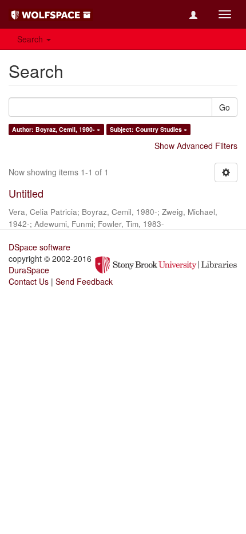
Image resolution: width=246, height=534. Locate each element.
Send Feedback (84, 281)
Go (224, 107)
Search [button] (31, 39)
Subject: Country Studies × (148, 129)
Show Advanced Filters (195, 145)
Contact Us (29, 281)
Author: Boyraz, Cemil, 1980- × (56, 129)
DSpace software (39, 247)
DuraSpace (29, 270)
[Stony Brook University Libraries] (165, 263)
